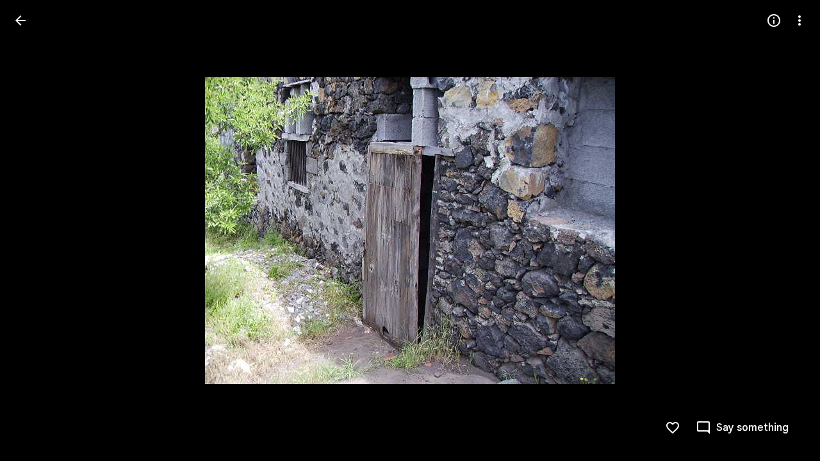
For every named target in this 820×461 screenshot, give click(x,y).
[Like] (672, 427)
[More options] (799, 20)
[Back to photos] (20, 20)
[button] (36, 230)
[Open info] (774, 20)
